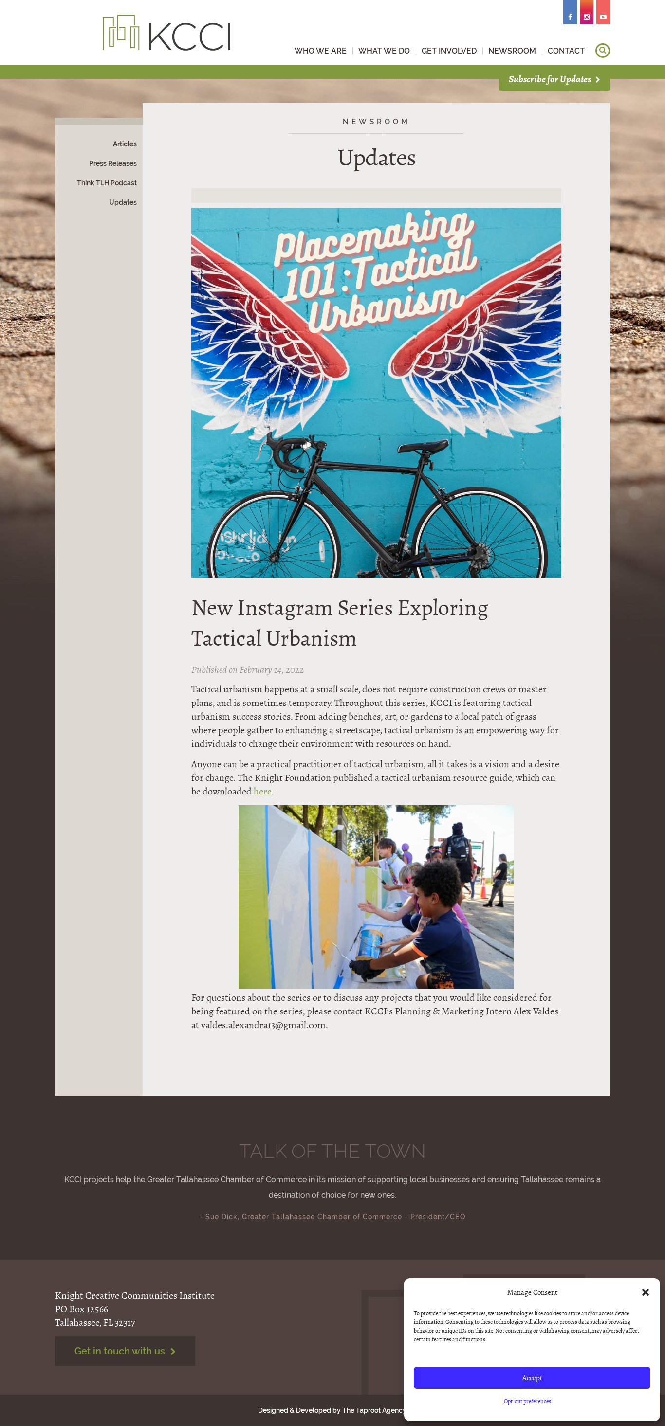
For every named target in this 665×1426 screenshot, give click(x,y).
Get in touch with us (120, 1351)
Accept (532, 1378)
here (262, 791)
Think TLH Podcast (107, 183)
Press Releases (113, 163)
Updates (123, 202)
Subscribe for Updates (550, 79)
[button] (645, 1292)
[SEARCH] (602, 50)
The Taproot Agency (374, 1410)
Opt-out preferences (527, 1401)
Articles (125, 144)
